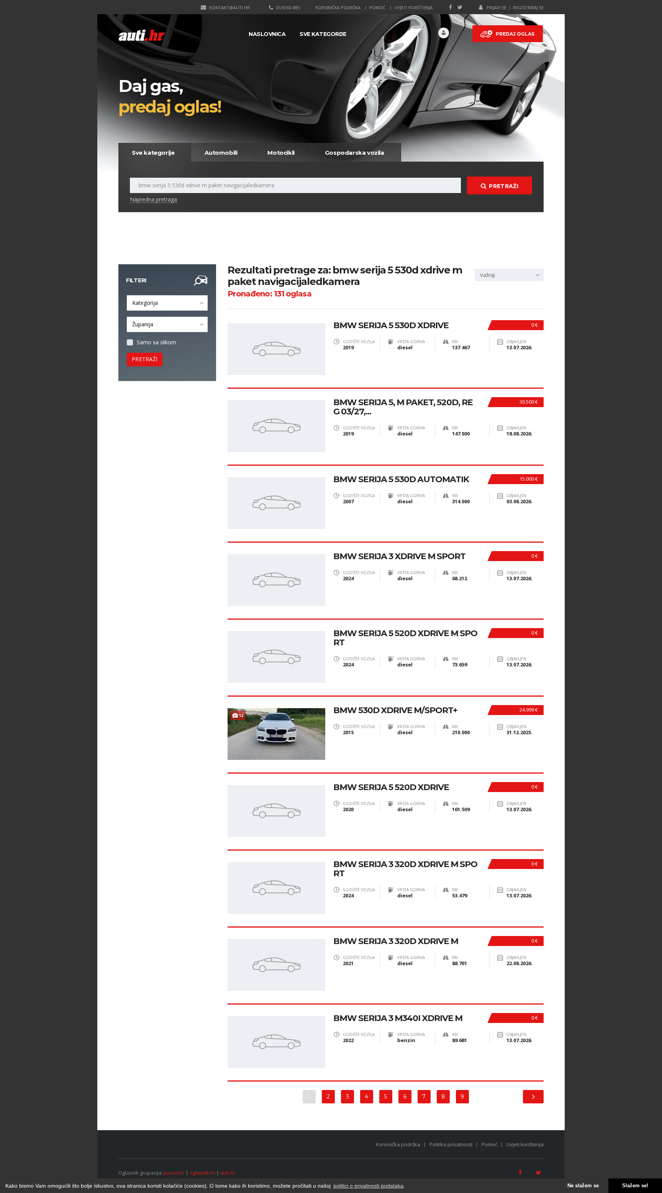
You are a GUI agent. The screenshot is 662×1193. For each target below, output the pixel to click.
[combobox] (167, 303)
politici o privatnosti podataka (368, 1186)
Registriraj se (528, 7)
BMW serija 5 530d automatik (401, 479)
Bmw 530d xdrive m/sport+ (395, 710)
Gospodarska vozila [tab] (354, 152)
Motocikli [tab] (280, 152)
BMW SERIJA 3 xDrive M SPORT (399, 556)
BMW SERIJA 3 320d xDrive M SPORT (405, 869)
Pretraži (503, 186)
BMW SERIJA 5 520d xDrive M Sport (405, 638)
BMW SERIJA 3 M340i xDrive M (397, 1018)
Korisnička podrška (337, 7)
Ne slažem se (583, 1185)
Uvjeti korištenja (413, 7)
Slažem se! (635, 1185)
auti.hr (227, 1172)
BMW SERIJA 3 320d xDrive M (395, 941)
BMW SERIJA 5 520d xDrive (391, 787)
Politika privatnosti (450, 1144)
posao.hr (174, 1172)
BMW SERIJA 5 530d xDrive (391, 325)
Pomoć (377, 7)
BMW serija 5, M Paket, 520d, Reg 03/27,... (403, 407)
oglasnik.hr (202, 1172)
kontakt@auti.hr (229, 7)
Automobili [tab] (221, 152)
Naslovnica (267, 34)
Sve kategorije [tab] (153, 152)
